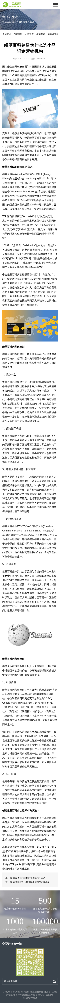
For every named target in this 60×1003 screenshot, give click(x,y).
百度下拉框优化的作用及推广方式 (29, 878)
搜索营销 (40, 34)
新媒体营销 (53, 34)
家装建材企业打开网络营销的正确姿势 (31, 882)
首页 (14, 21)
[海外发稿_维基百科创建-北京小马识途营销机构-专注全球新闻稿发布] (11, 4)
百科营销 (23, 21)
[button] (55, 4)
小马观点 (29, 34)
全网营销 (6, 34)
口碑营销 (18, 34)
